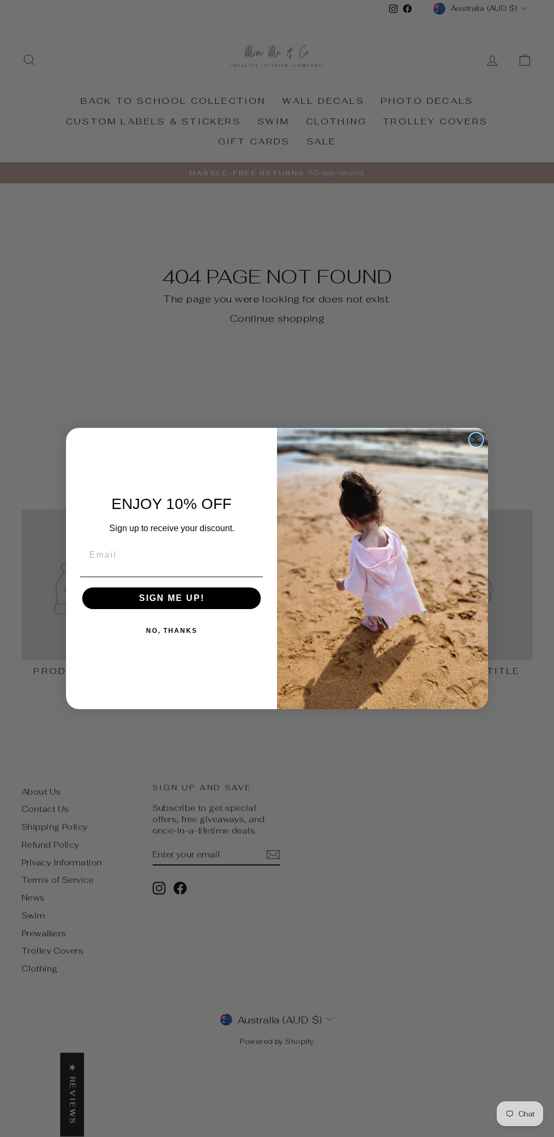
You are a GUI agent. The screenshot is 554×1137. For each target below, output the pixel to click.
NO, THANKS (171, 630)
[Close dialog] (476, 439)
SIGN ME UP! (172, 598)
